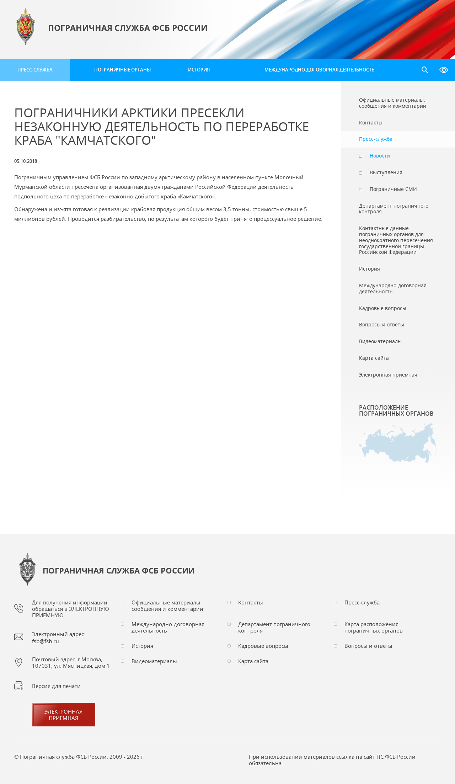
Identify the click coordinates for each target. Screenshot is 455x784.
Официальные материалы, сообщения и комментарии (167, 605)
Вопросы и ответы (368, 645)
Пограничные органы (122, 69)
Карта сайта (253, 661)
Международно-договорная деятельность (319, 69)
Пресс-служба (35, 69)
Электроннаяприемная (63, 714)
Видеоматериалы (154, 661)
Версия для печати (56, 685)
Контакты (250, 602)
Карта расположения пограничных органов (373, 627)
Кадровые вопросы (263, 645)
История (199, 69)
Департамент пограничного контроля (274, 627)
